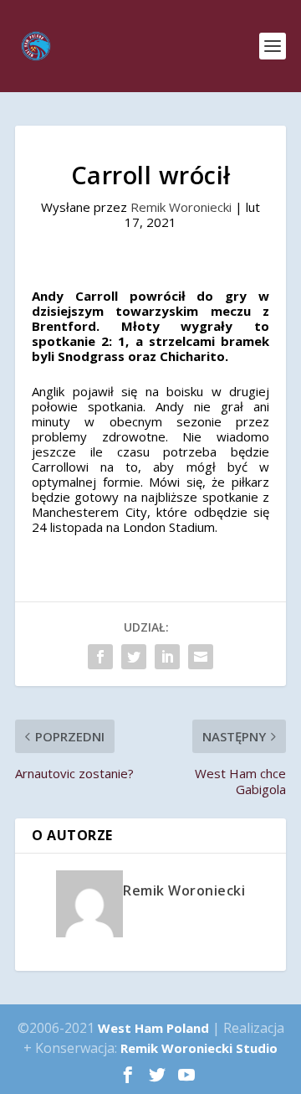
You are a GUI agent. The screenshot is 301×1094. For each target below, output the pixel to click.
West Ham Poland (153, 1027)
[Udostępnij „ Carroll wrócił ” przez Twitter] (133, 656)
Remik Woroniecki (181, 207)
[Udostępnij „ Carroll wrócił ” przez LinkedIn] (167, 656)
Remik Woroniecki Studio (199, 1048)
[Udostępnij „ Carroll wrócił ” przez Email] (200, 656)
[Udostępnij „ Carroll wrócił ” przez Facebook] (100, 656)
